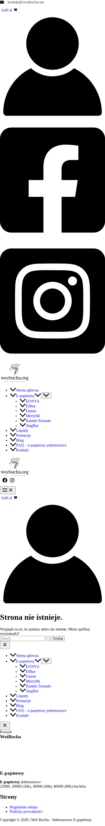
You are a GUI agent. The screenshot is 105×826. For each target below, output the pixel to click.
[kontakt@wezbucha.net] (22, 2)
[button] (38, 396)
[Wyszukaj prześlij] (48, 638)
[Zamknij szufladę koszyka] (5, 726)
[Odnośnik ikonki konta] (52, 118)
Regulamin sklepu (24, 807)
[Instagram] (52, 360)
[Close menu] (5, 645)
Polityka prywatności (26, 811)
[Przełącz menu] (46, 395)
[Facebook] (52, 239)
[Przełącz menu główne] (8, 490)
